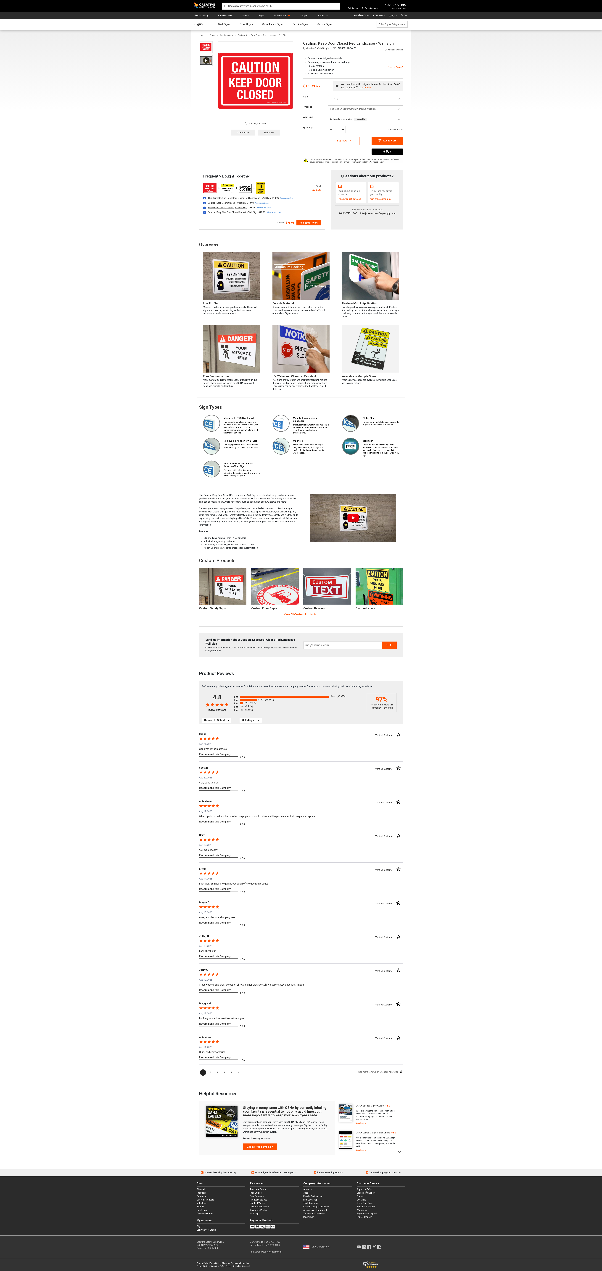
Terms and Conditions (314, 1213)
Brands (200, 1206)
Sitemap (254, 1213)
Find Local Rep (362, 15)
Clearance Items (205, 1213)
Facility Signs (300, 24)
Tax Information (311, 1203)
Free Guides (256, 1193)
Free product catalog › (350, 199)
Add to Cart (389, 140)
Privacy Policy (203, 1263)
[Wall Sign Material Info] (311, 106)
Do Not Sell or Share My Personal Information (229, 1263)
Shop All (201, 1189)
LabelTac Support (366, 1192)
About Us (323, 15)
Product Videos (257, 1203)
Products (201, 1193)
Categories (202, 1196)
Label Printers (225, 15)
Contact (360, 1196)
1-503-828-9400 (272, 1245)
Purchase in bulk (395, 130)
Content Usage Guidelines (316, 1206)
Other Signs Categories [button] (391, 24)
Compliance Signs (272, 24)
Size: (306, 96)
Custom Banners (314, 608)
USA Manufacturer (321, 1246)
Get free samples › (380, 199)
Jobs (305, 1193)
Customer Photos (258, 1210)
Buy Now (342, 140)
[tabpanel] (366, 1114)
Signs (261, 15)
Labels (245, 15)
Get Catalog (353, 8)
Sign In (394, 15)
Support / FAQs (364, 1189)
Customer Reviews (259, 1206)
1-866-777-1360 (396, 5)
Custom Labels (365, 608)
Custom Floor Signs (264, 608)
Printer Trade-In (364, 1217)
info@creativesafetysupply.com (378, 213)
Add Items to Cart (308, 223)
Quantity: (308, 127)
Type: (306, 106)
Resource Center (258, 1189)
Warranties (362, 1210)
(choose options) (287, 198)
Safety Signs (324, 24)
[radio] (299, 697)
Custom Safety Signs (213, 608)
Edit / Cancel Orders (206, 1230)
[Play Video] (206, 60)
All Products (280, 15)
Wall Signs (224, 24)
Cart (405, 15)
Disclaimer (308, 1217)
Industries (201, 1203)
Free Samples (257, 1196)
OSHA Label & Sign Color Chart (373, 1132)
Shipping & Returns (366, 1206)
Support (304, 15)
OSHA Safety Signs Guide (370, 1105)
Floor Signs (246, 24)
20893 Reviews (220, 709)
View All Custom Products (300, 614)
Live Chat (361, 1199)
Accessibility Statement (315, 1210)
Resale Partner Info (312, 1196)
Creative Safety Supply (221, 1266)
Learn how (365, 87)
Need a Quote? (395, 67)
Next (399, 1151)
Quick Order (380, 15)
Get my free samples (259, 1146)
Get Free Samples (370, 8)
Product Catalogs (258, 1199)
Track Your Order (365, 1203)
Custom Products (217, 560)
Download (360, 1123)
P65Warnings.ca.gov (375, 162)
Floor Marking (202, 15)
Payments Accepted (367, 1213)
